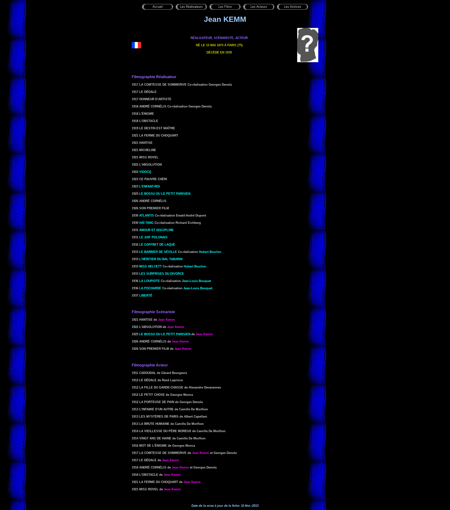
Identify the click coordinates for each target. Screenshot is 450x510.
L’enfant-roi (149, 186)
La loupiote (149, 281)
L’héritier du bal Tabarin (160, 259)
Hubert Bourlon (210, 252)
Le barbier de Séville (158, 252)
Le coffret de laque (157, 244)
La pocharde (150, 288)
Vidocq (145, 172)
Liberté (145, 295)
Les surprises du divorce (161, 273)
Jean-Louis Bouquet (196, 281)
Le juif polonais (153, 237)
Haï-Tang (146, 223)
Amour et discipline (156, 230)
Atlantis (146, 215)
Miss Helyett (150, 266)
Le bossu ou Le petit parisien (164, 193)
